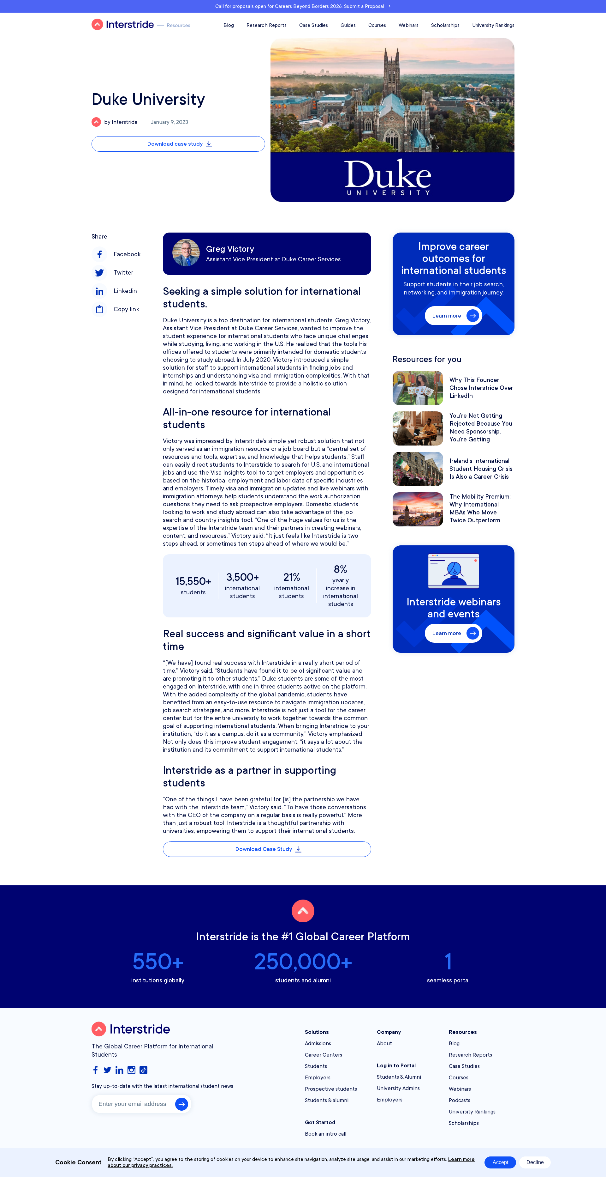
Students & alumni (326, 1100)
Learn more (446, 315)
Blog (228, 25)
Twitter (123, 272)
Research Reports (267, 25)
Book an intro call (325, 1134)
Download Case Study (263, 849)
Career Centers (323, 1055)
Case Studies (313, 25)
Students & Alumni (399, 1077)
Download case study (175, 144)
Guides (348, 25)
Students (316, 1066)
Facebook (127, 254)
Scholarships (445, 25)
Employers (317, 1078)
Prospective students (331, 1089)
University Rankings (493, 25)
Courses (377, 25)
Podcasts (459, 1100)
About (384, 1043)
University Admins (398, 1088)
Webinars (409, 25)
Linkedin (125, 291)
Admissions (318, 1043)
